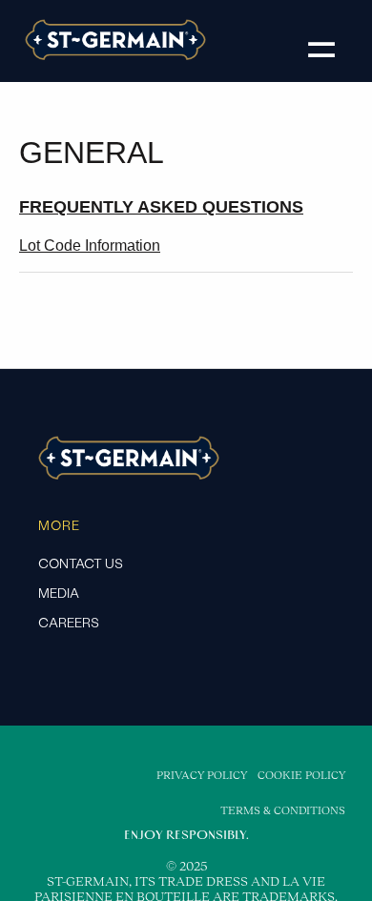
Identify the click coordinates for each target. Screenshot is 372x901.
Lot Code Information (89, 245)
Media (58, 593)
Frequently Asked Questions (161, 206)
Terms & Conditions (282, 810)
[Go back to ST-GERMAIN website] (115, 56)
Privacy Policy (201, 775)
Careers (68, 622)
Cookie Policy (301, 775)
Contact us (80, 563)
